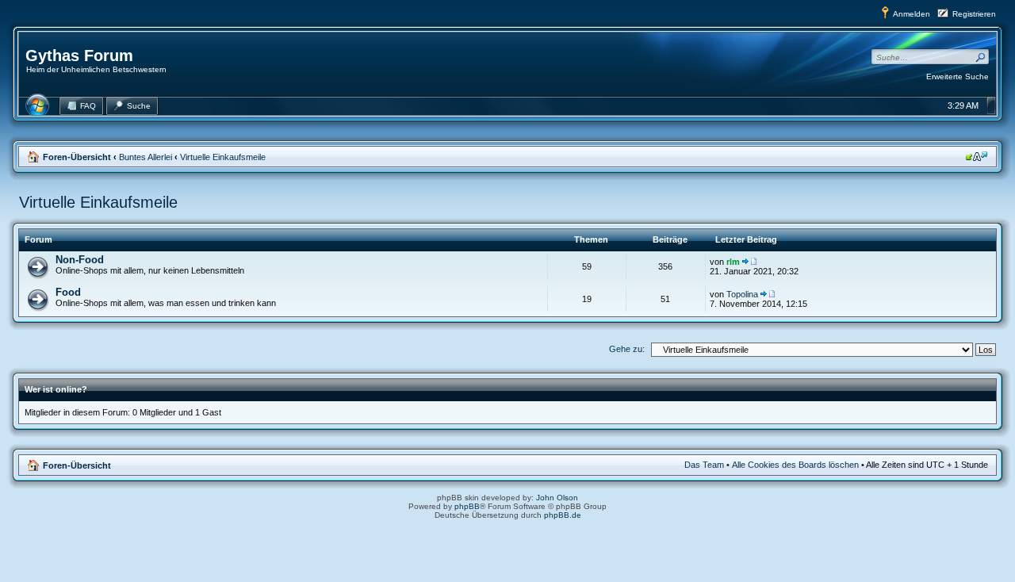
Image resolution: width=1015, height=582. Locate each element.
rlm (733, 261)
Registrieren (974, 14)
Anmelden (911, 14)
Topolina (742, 294)
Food (68, 292)
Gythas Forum (79, 55)
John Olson (557, 497)
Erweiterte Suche (957, 76)
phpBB (467, 506)
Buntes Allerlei (145, 157)
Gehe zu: (627, 349)
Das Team (704, 464)
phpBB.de (562, 515)
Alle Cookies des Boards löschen (795, 464)
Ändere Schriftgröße (976, 156)
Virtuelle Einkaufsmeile (223, 157)
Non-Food (80, 260)
